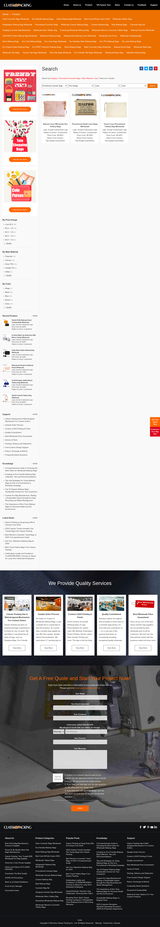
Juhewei (117, 923)
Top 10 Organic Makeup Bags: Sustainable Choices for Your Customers (108, 871)
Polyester (10, 256)
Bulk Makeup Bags (119, 25)
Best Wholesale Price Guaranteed (18, 436)
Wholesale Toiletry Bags (122, 19)
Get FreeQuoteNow (155, 422)
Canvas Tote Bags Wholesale (35, 53)
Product (88, 5)
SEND (80, 808)
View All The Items (20, 109)
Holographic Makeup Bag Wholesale (17, 25)
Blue (8, 296)
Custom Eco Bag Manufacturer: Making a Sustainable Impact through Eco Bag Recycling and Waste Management (20, 497)
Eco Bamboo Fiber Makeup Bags (83, 41)
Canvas (9, 260)
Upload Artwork (58, 778)
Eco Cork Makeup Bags (32, 41)
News (117, 5)
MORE (9, 244)
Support (154, 5)
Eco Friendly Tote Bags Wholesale (88, 53)
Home (66, 5)
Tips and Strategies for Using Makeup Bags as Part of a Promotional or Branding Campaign (20, 482)
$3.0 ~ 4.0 (10, 236)
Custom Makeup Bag (100, 25)
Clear (9, 304)
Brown (9, 300)
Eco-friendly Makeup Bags (43, 19)
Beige (8, 288)
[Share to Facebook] (141, 68)
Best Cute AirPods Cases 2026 (97, 19)
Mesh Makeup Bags (10, 41)
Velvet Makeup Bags (72, 47)
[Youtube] (152, 827)
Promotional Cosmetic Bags (46, 25)
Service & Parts (11, 440)
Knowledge (101, 838)
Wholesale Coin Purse (108, 36)
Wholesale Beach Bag (114, 53)
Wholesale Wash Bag (142, 47)
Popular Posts (73, 838)
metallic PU (10, 268)
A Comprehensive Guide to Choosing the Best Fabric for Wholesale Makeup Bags (107, 845)
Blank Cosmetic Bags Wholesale (97, 47)
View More (17, 648)
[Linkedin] (156, 827)
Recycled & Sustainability (137, 890)
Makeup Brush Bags (122, 47)
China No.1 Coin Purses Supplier (18, 863)
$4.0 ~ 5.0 (10, 240)
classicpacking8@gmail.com (87, 688)
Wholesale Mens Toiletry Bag (45, 30)
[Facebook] (140, 827)
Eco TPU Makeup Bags (109, 41)
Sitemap (98, 923)
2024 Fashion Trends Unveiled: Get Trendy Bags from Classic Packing (78, 852)
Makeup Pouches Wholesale (142, 30)
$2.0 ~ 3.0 (10, 232)
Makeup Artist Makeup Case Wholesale (80, 36)
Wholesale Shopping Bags (131, 36)
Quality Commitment (13, 432)
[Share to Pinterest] (156, 68)
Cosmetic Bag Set (137, 25)
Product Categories (45, 838)
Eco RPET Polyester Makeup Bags (46, 47)
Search (152, 86)
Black (9, 292)
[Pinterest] (148, 827)
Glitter (8, 272)
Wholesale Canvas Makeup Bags (74, 25)
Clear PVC (11, 264)
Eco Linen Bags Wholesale (55, 41)
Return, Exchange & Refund (16, 451)
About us (77, 5)
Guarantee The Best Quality (16, 873)
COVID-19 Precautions (14, 878)
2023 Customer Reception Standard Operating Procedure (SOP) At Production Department (109, 906)
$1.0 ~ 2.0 (10, 228)
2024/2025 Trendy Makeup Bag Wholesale (19, 36)
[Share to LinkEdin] (151, 68)
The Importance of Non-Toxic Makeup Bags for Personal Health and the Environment (20, 506)
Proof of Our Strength (13, 886)
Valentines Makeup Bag (135, 53)
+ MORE (35, 316)
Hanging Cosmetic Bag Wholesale (16, 30)
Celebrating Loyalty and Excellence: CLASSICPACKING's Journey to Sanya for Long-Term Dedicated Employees (20, 555)
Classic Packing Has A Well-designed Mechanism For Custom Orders (17, 617)
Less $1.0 (10, 224)
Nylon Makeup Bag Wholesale (69, 19)
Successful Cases (12, 890)
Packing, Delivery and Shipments (18, 444)
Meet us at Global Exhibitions (16, 882)
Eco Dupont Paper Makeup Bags (15, 47)
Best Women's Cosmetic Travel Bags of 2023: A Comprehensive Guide (78, 861)
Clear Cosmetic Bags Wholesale (15, 19)
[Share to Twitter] (146, 68)
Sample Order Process (14, 425)
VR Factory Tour (103, 5)
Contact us (129, 5)
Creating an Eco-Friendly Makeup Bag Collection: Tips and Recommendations (109, 854)
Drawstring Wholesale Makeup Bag (74, 30)
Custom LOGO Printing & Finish (17, 429)
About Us (9, 838)
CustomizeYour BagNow (155, 431)
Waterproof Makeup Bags (50, 36)
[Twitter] (144, 827)
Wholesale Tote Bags (11, 53)
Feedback (142, 5)
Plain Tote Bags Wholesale (60, 53)
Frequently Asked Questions (16, 455)
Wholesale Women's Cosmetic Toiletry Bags (110, 30)
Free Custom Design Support (16, 447)
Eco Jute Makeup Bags (131, 41)
